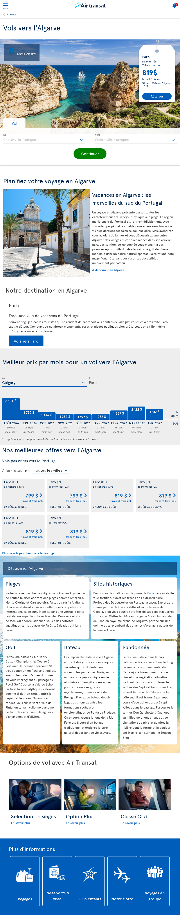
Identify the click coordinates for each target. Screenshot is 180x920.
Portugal (12, 14)
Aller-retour (13, 470)
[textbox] (44, 139)
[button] (14, 123)
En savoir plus (20, 823)
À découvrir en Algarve (108, 270)
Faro (151, 593)
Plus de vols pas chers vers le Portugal (28, 553)
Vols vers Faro (26, 341)
